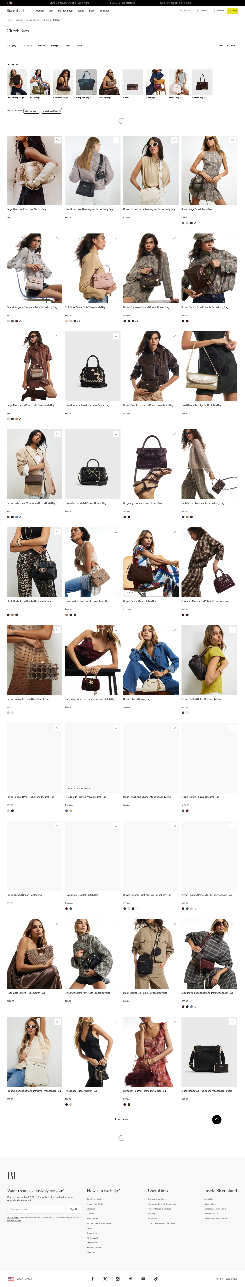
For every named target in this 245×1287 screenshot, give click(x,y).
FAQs (89, 1228)
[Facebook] (92, 1279)
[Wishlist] (57, 140)
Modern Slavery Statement (216, 1218)
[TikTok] (156, 1279)
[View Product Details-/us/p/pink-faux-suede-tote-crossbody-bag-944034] (93, 268)
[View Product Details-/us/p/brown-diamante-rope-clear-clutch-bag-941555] (34, 660)
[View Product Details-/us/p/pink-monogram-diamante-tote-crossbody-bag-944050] (34, 268)
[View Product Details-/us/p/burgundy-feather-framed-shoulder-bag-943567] (151, 1052)
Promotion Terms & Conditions (162, 1204)
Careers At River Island (215, 1209)
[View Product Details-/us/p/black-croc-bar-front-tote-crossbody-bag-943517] (93, 954)
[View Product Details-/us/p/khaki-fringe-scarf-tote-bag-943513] (209, 170)
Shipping (91, 1209)
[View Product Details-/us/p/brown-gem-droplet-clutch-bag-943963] (93, 856)
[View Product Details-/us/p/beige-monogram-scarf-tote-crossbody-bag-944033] (34, 366)
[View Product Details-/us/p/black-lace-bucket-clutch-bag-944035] (93, 1052)
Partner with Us (211, 1214)
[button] (34, 215)
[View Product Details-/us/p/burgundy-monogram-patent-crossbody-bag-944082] (209, 562)
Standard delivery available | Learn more (69, 3)
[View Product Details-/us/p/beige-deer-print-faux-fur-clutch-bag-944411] (34, 170)
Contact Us (92, 1233)
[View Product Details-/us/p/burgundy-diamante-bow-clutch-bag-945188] (151, 464)
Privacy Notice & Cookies (159, 1209)
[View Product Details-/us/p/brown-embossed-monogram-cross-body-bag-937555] (34, 464)
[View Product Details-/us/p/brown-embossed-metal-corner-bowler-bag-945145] (151, 268)
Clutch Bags (30, 111)
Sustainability (210, 1204)
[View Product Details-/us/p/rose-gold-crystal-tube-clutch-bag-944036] (34, 954)
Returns (90, 1214)
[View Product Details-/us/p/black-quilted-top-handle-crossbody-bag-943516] (34, 562)
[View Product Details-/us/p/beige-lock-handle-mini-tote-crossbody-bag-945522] (151, 758)
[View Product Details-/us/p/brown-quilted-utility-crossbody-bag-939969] (209, 660)
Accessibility (154, 1218)
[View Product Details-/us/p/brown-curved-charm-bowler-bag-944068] (34, 856)
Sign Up (74, 1209)
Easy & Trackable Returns (122, 3)
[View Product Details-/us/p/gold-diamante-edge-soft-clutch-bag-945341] (209, 366)
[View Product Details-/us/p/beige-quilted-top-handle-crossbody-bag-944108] (93, 562)
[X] (105, 1279)
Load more (121, 1119)
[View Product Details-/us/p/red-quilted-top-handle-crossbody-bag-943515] (209, 464)
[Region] (10, 2)
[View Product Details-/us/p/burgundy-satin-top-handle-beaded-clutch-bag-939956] (93, 660)
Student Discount (94, 1247)
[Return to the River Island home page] (18, 11)
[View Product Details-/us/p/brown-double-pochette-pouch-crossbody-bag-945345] (151, 366)
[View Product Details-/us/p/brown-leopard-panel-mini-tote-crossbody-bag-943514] (209, 856)
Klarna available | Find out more (175, 3)
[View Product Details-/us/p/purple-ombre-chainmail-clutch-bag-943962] (209, 758)
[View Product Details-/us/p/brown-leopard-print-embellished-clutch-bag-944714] (34, 758)
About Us (208, 1199)
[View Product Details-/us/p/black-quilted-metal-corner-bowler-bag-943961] (93, 464)
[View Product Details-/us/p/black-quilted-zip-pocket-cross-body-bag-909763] (151, 954)
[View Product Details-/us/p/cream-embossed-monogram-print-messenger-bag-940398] (34, 1052)
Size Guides (92, 1218)
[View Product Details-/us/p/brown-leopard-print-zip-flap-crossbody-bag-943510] (151, 856)
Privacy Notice (14, 1221)
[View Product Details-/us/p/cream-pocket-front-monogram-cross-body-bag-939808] (151, 170)
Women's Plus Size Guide (99, 1223)
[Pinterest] (130, 1279)
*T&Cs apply (13, 1218)
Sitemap (90, 1252)
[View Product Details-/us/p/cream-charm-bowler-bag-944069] (151, 660)
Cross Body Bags (50, 111)
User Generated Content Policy (162, 1223)
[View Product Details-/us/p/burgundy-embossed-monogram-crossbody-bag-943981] (209, 954)
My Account (92, 1238)
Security (151, 1214)
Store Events (92, 1243)
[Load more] (121, 1124)
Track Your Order (94, 1199)
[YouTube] (143, 1279)
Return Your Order (95, 1204)
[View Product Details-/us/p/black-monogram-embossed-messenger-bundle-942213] (209, 1052)
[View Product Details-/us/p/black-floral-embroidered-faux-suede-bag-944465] (93, 366)
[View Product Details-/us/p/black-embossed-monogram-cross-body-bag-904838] (93, 170)
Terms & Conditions (157, 1199)
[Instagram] (118, 1279)
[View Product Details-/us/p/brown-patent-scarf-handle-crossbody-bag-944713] (209, 268)
